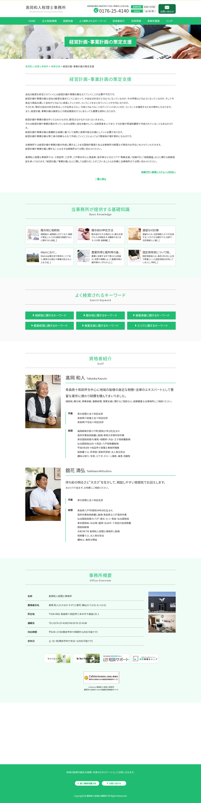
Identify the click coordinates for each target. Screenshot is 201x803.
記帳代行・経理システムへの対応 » (158, 172)
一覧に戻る (100, 179)
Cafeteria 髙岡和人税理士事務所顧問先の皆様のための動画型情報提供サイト (101, 688)
